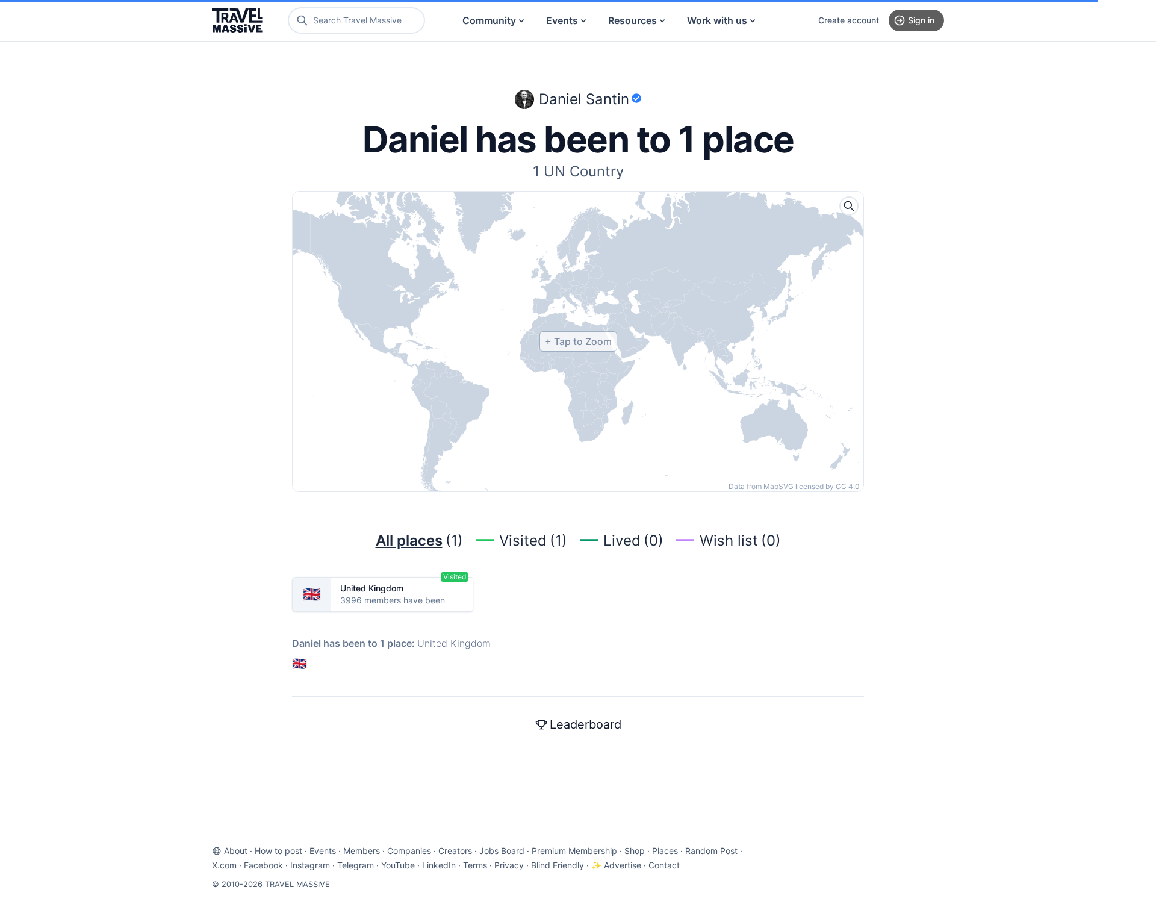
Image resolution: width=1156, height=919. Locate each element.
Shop (634, 851)
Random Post (711, 851)
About (235, 851)
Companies (409, 851)
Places (665, 851)
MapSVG (778, 486)
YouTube (398, 865)
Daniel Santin (584, 99)
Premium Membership (574, 851)
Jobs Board (501, 851)
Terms (475, 865)
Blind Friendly (557, 865)
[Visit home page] (237, 20)
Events (562, 20)
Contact (664, 865)
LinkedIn (439, 865)
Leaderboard (585, 724)
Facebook (263, 865)
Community (489, 20)
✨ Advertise (616, 865)
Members (361, 851)
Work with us (717, 20)
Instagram (310, 865)
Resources (632, 20)
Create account (848, 20)
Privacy (509, 865)
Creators (455, 851)
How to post (278, 851)
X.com (224, 865)
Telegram (355, 865)
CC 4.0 (848, 486)
